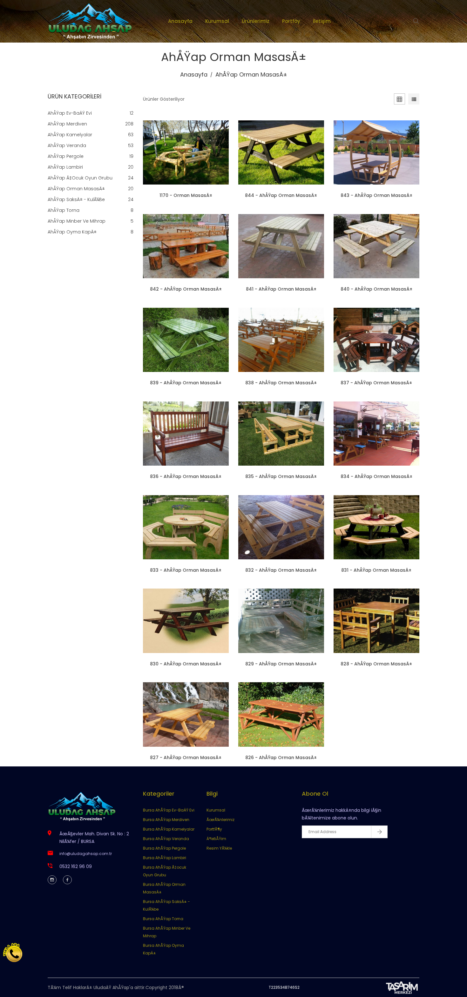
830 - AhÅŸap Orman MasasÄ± (185, 664)
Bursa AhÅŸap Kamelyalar (168, 829)
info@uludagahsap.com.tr (85, 853)
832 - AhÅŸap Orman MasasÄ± (281, 570)
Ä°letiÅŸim (216, 838)
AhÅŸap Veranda (67, 145)
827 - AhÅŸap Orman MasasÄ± (185, 757)
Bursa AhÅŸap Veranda (166, 838)
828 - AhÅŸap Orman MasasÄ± (376, 664)
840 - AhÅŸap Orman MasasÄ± (376, 289)
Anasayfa (180, 21)
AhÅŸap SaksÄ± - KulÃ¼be (76, 199)
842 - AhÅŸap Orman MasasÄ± (186, 289)
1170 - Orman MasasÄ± (185, 195)
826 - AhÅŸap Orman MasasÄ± (281, 757)
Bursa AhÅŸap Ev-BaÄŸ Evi (168, 810)
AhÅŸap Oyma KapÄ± (72, 232)
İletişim (322, 21)
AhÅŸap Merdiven (67, 124)
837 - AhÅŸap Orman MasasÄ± (376, 383)
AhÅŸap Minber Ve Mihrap (76, 221)
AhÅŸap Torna (63, 210)
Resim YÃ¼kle (219, 848)
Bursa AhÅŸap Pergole (164, 848)
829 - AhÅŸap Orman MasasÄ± (281, 664)
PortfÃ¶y (214, 829)
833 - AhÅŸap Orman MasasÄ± (185, 570)
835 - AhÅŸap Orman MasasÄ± (281, 476)
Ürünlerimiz (255, 21)
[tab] (399, 100)
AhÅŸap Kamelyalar (70, 134)
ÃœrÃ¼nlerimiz (220, 819)
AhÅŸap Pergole (66, 156)
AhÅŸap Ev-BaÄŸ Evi (70, 113)
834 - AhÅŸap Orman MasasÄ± (376, 476)
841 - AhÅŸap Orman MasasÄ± (281, 289)
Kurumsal (217, 21)
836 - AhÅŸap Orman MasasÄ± (185, 476)
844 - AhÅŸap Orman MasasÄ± (281, 195)
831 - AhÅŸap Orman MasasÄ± (376, 570)
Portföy (291, 21)
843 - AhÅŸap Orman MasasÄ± (376, 195)
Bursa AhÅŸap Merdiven (166, 819)
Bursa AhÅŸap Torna (163, 918)
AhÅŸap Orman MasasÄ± (76, 188)
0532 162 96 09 (75, 866)
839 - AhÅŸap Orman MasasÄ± (185, 383)
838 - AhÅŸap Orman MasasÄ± (281, 383)
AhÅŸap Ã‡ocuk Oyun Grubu (80, 178)
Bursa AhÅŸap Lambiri (164, 857)
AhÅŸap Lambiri (65, 167)
